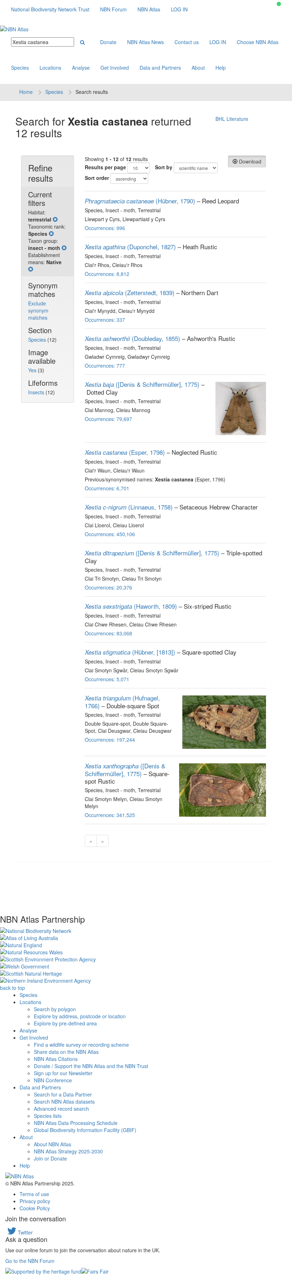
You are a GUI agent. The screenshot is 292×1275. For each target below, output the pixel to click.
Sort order (97, 177)
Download (249, 161)
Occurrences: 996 (105, 227)
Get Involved (114, 67)
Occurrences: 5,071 (107, 679)
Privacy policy (35, 1201)
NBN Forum (113, 9)
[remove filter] (55, 219)
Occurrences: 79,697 (108, 418)
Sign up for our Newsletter (63, 1073)
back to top (12, 987)
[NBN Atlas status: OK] (279, 3)
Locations (50, 67)
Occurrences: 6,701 (107, 488)
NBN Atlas (148, 9)
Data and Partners (160, 67)
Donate (108, 42)
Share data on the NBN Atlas (66, 1051)
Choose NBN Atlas (257, 42)
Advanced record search (61, 1108)
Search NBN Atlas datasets (64, 1101)
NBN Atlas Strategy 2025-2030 (68, 1151)
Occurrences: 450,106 (110, 534)
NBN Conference (53, 1080)
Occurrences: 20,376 (108, 587)
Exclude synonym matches (38, 310)
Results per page (105, 167)
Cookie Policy (35, 1208)
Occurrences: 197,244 (110, 739)
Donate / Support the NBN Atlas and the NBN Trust (91, 1065)
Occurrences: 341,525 (110, 814)
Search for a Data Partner (63, 1094)
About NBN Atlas (52, 1144)
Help (220, 67)
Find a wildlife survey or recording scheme (81, 1044)
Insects (37, 392)
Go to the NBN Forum (29, 1260)
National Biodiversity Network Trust (50, 9)
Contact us (186, 42)
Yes (33, 370)
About (198, 67)
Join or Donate (50, 1158)
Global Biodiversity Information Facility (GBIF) (85, 1129)
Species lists (48, 1115)
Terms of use (34, 1193)
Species (20, 67)
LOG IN (179, 9)
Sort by (163, 167)
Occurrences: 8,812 (107, 273)
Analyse (81, 67)
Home (26, 91)
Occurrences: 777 (105, 365)
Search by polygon (55, 1009)
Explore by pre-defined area (65, 1023)
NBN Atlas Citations (56, 1058)
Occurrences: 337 (105, 319)
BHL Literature (231, 118)
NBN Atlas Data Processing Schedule (76, 1122)
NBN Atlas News (145, 42)
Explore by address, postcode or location (80, 1016)
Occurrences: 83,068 (108, 633)
